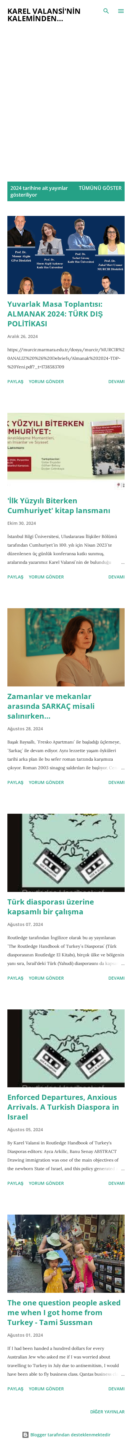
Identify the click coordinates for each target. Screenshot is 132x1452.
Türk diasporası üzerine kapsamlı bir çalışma (50, 906)
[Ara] (106, 11)
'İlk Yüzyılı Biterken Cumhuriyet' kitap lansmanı (58, 505)
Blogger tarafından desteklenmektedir (70, 1435)
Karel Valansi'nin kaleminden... (44, 14)
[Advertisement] (66, 105)
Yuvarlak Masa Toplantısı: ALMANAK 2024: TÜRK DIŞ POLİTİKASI (55, 313)
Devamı (116, 381)
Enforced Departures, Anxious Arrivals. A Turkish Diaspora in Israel (63, 1107)
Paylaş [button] (15, 381)
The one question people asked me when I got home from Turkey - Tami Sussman (64, 1312)
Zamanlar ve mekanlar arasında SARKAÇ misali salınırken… (51, 706)
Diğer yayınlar (107, 1412)
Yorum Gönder (46, 381)
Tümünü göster (100, 188)
